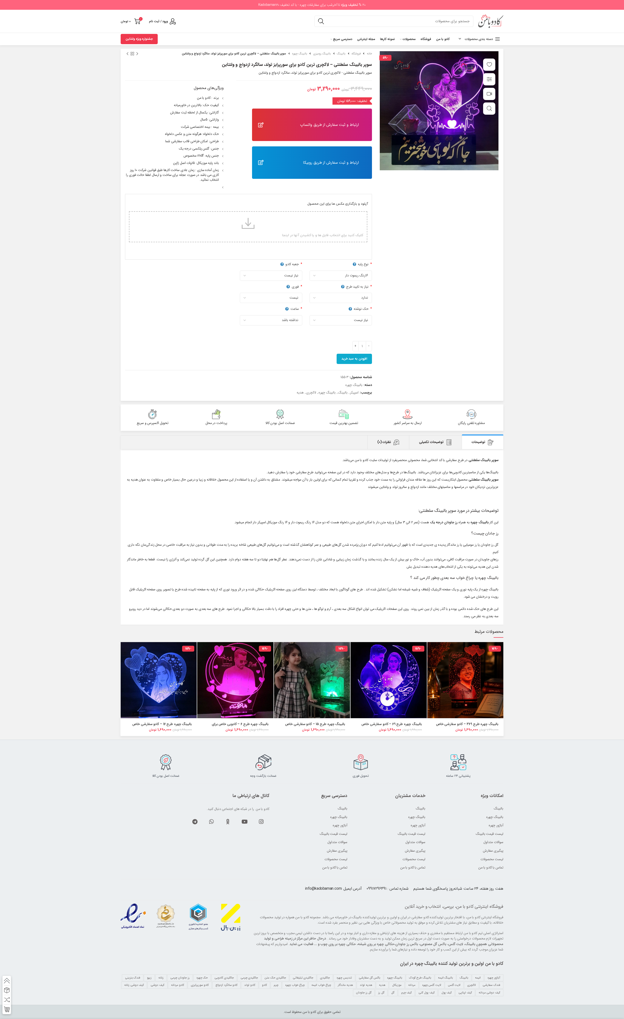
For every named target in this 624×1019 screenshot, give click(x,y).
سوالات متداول (337, 842)
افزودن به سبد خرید (354, 358)
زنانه (161, 977)
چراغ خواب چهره (295, 985)
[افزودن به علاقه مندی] (489, 65)
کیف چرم (406, 992)
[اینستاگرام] (261, 821)
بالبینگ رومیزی (322, 53)
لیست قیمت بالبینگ (333, 834)
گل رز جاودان (363, 992)
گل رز (381, 992)
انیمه (478, 977)
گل (392, 992)
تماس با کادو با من (334, 867)
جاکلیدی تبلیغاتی (303, 977)
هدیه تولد (366, 985)
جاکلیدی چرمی (249, 977)
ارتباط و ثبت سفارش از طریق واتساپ (329, 125)
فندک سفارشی (491, 985)
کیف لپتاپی (465, 992)
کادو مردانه (177, 985)
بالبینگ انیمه (445, 977)
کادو (264, 985)
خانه (369, 53)
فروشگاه (356, 53)
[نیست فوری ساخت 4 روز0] (270, 298)
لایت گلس (454, 985)
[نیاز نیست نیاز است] (340, 320)
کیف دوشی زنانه (134, 985)
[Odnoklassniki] (228, 821)
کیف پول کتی (426, 992)
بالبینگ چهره (299, 53)
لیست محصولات (335, 859)
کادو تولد (249, 985)
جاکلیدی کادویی (224, 977)
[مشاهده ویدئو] (489, 94)
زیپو (149, 977)
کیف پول (446, 992)
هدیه (300, 393)
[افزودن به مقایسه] (489, 79)
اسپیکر (354, 393)
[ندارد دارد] (340, 298)
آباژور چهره (340, 825)
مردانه (411, 985)
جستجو (321, 21)
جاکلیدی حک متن (275, 977)
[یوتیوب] (244, 821)
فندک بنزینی (132, 977)
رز (476, 544)
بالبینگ (341, 53)
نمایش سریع (431, 661)
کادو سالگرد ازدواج (226, 985)
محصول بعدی (127, 53)
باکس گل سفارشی (369, 977)
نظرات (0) (384, 442)
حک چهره (202, 977)
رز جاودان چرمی (179, 977)
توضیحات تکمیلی (431, 442)
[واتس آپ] (211, 821)
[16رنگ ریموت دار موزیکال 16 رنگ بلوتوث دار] (340, 276)
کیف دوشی (157, 985)
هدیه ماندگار (345, 985)
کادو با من (465, 906)
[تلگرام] (194, 821)
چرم (276, 985)
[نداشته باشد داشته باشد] (270, 320)
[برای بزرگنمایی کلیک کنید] (489, 108)
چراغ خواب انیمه (321, 985)
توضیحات (478, 442)
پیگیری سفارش (337, 850)
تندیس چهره (344, 977)
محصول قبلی (137, 53)
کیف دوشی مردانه (489, 992)
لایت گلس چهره (431, 985)
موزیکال (396, 985)
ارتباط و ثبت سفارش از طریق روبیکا (331, 163)
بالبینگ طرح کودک (420, 977)
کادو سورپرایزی (200, 985)
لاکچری (311, 393)
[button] (431, 650)
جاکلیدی (325, 977)
